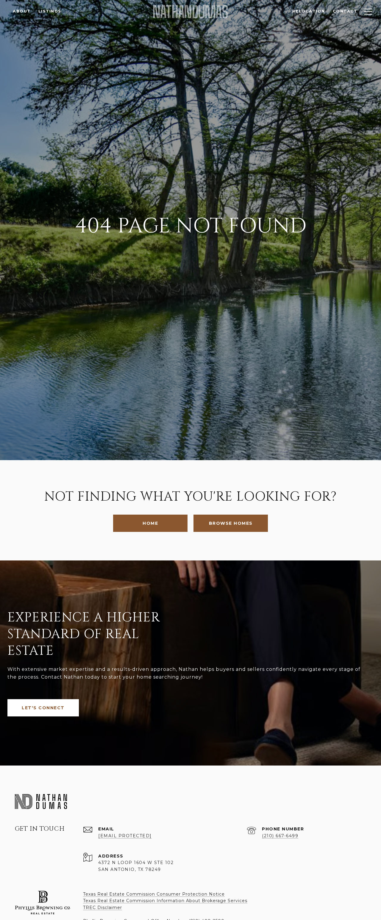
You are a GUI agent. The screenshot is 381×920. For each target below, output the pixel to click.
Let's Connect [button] (43, 707)
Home (150, 523)
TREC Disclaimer (102, 907)
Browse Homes (231, 523)
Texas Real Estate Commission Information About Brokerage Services (165, 900)
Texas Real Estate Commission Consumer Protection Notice (154, 894)
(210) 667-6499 (280, 835)
